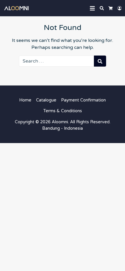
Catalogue (46, 100)
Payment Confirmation (83, 100)
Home (25, 100)
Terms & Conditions (62, 110)
